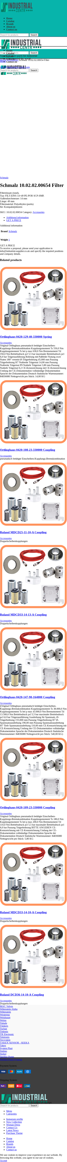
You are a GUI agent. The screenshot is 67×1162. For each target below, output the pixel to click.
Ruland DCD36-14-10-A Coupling (22, 994)
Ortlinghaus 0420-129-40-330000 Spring (26, 336)
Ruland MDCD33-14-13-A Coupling (23, 614)
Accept (3, 1160)
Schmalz (4, 177)
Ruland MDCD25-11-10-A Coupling (23, 532)
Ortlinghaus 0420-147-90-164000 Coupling (27, 697)
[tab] (36, 217)
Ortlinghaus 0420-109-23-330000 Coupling (27, 807)
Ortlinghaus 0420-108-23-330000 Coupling (27, 449)
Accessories (13, 60)
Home (3, 60)
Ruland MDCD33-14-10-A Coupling (23, 912)
